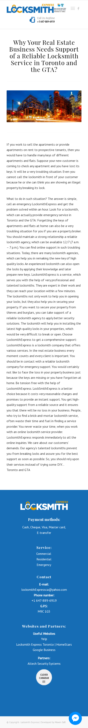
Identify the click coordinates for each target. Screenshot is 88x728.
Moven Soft (60, 722)
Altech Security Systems (44, 663)
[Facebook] (78, 8)
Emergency (44, 565)
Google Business (44, 650)
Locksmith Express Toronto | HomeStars (44, 644)
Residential (44, 559)
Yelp (44, 639)
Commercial (44, 554)
